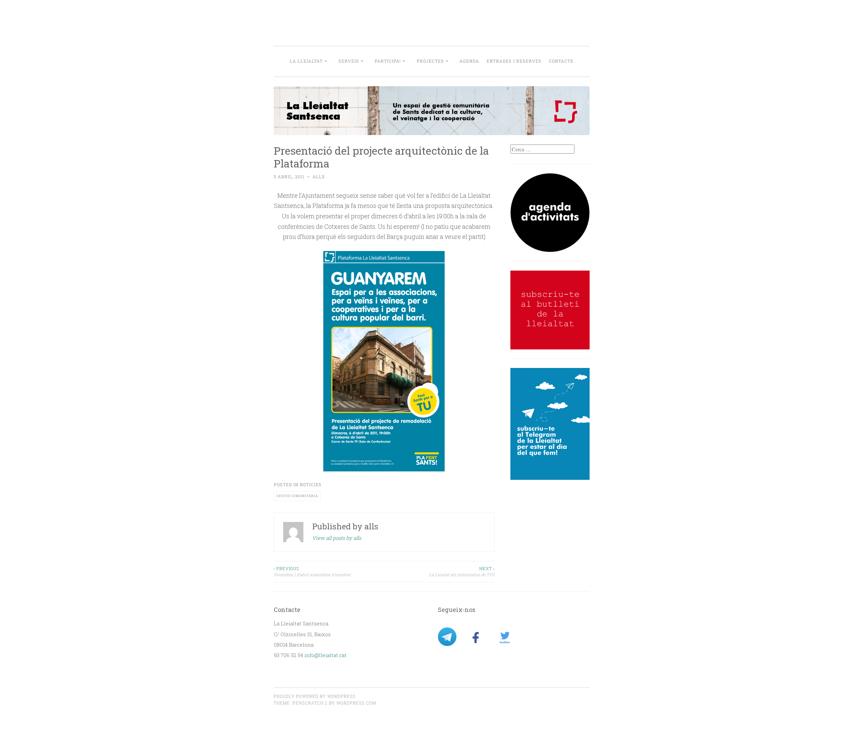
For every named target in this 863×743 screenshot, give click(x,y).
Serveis (348, 61)
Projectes (430, 61)
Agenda (469, 61)
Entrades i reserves (513, 61)
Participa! (388, 61)
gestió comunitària (297, 496)
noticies (311, 484)
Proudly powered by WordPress (314, 696)
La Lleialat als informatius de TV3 (462, 571)
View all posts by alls (336, 537)
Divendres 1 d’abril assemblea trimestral (312, 571)
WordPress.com (356, 703)
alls (319, 176)
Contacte (561, 61)
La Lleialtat (306, 61)
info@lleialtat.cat (325, 655)
